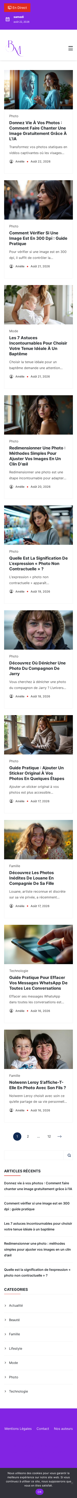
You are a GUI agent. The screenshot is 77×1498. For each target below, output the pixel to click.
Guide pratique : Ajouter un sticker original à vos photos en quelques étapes (36, 773)
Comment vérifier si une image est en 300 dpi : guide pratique (38, 238)
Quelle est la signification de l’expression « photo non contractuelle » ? (38, 563)
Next (60, 1136)
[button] (70, 48)
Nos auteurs (63, 1429)
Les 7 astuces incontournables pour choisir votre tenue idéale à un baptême (38, 1226)
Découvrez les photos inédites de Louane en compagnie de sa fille (31, 878)
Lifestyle (15, 1348)
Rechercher (69, 1155)
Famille (14, 866)
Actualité (16, 1305)
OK (39, 1491)
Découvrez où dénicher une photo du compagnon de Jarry (37, 668)
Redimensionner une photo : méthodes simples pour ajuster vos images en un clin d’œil (37, 1249)
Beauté (14, 1320)
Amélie (19, 161)
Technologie (18, 970)
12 (49, 1137)
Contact (43, 1429)
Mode (13, 331)
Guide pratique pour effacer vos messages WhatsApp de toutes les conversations (38, 983)
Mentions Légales (18, 1429)
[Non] (72, 1483)
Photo (13, 116)
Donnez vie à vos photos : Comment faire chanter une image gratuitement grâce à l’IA (38, 1186)
